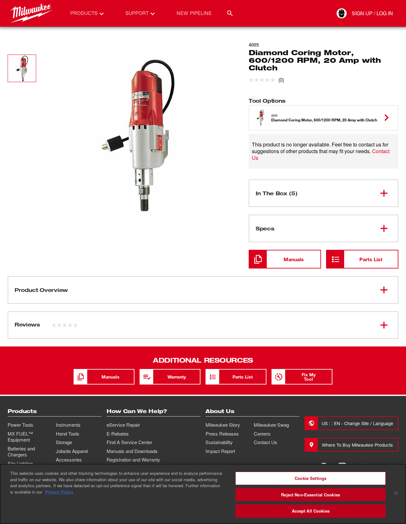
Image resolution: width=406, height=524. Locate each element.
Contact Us (265, 442)
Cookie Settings (310, 478)
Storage (64, 442)
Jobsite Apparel (72, 451)
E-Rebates (118, 433)
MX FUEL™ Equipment (20, 436)
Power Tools (20, 425)
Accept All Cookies (311, 511)
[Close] (396, 493)
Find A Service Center (129, 442)
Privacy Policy (59, 492)
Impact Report (220, 451)
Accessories (69, 459)
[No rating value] (263, 79)
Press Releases (222, 433)
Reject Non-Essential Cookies (310, 495)
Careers (262, 433)
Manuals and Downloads (132, 451)
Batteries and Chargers (21, 451)
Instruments (68, 425)
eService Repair (123, 425)
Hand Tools (67, 433)
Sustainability (219, 442)
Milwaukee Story (223, 425)
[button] (22, 68)
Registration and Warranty (133, 459)
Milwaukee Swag (271, 425)
